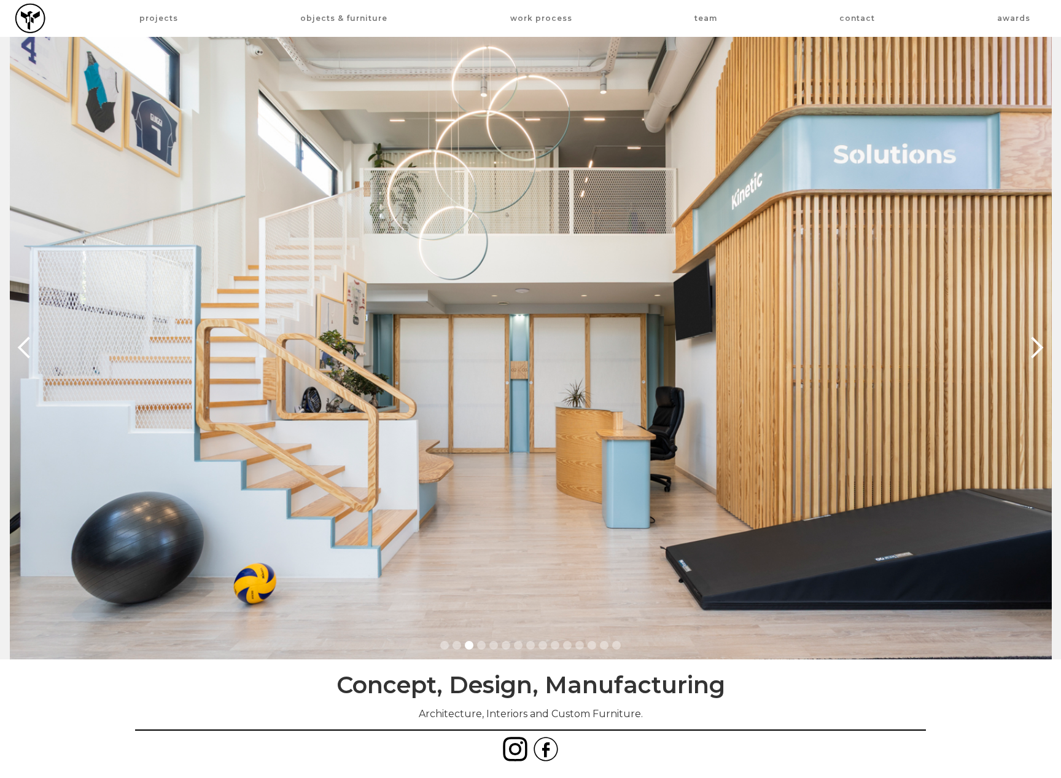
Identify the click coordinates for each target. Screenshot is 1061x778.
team (705, 18)
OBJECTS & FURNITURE (343, 18)
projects (158, 18)
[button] (24, 348)
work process (541, 18)
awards (1013, 18)
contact (857, 18)
